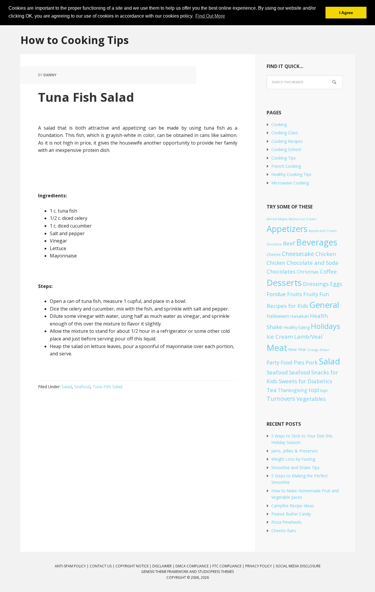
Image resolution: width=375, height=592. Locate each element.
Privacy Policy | (260, 566)
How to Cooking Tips (75, 40)
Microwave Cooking (290, 183)
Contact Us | (102, 566)
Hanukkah (299, 316)
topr (324, 390)
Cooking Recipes (287, 141)
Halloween (278, 316)
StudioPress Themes (216, 571)
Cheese (274, 254)
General (324, 304)
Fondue (276, 294)
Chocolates (281, 271)
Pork (312, 362)
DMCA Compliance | (193, 566)
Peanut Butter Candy (291, 514)
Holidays (325, 326)
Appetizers (287, 228)
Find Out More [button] (210, 15)
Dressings (316, 283)
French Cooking (286, 166)
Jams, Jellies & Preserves (294, 451)
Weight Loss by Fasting (293, 459)
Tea (272, 389)
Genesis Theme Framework (164, 571)
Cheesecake (298, 254)
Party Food (279, 362)
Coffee (328, 271)
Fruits (294, 294)
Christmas (308, 272)
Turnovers (281, 399)
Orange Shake (318, 350)
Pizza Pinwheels (286, 522)
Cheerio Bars (283, 530)
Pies (299, 362)
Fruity (310, 294)
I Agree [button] (346, 12)
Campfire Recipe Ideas (292, 505)
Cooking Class (284, 132)
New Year (297, 349)
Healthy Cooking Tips (291, 174)
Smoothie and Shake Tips (295, 467)
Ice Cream (280, 336)
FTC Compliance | (228, 566)
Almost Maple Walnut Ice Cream (291, 219)
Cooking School (286, 149)
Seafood (82, 386)
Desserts (284, 283)
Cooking (279, 124)
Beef (289, 243)
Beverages (316, 242)
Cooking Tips (283, 158)
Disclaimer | (163, 566)
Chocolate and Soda (312, 262)
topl (313, 389)
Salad (67, 386)
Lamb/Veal (308, 336)
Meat (277, 347)
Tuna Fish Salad (86, 97)
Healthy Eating (297, 327)
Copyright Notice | (133, 566)
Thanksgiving (292, 390)
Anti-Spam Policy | (72, 566)
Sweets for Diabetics (305, 381)
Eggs (336, 283)
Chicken (325, 253)
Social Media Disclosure (298, 566)
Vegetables (311, 398)
